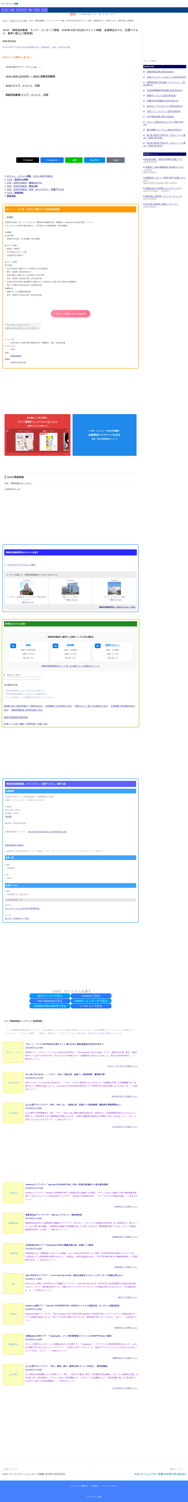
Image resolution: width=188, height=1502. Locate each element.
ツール (44, 10)
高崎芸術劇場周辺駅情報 (16, 717)
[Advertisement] (70, 121)
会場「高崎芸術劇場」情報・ (35, 189)
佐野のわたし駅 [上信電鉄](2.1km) (91, 706)
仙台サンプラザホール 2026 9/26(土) (165, 106)
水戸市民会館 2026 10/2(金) (160, 116)
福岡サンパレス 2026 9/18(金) (161, 95)
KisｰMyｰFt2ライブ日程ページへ (124, 1096)
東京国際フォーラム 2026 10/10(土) (164, 130)
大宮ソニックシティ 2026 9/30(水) (164, 111)
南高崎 (70, 645)
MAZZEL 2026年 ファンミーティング (163, 196)
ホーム (4, 21)
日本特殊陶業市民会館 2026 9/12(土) (165, 90)
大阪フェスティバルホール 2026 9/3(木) (166, 77)
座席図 (8, 817)
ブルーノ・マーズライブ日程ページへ (122, 1066)
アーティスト (21, 10)
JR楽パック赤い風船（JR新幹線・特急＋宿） (26, 724)
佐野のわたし (112, 645)
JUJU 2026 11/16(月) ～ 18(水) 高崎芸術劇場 (30, 76)
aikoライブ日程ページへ (127, 1297)
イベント (5, 10)
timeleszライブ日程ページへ (126, 1206)
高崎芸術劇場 (15, 356)
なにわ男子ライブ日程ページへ (124, 1127)
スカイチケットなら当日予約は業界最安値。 (23, 908)
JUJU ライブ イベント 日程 (23, 85)
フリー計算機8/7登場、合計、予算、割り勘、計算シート (97, 14)
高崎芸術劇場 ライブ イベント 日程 (27, 94)
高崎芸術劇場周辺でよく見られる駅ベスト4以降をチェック (70, 666)
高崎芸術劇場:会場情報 (14, 845)
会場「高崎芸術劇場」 (24, 183)
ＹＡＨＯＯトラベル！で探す (21, 565)
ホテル (36, 10)
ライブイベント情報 (9, 4)
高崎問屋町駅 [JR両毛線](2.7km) (27, 710)
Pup (30, 10)
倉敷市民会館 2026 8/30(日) (160, 72)
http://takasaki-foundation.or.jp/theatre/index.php (47, 832)
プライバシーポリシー (110, 1486)
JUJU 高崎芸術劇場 (30, 176)
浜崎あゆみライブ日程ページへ (124, 1358)
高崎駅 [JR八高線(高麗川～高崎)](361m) (23, 706)
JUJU (17, 179)
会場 (12, 10)
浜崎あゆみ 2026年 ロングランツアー (163, 188)
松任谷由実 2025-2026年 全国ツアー (164, 159)
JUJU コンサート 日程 (18, 21)
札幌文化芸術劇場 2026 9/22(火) (162, 101)
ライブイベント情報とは (79, 1486)
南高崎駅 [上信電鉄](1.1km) (58, 706)
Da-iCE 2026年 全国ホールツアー (161, 204)
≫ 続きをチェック (13, 489)
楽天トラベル (28, 602)
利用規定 (94, 1486)
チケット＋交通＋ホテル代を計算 (70, 313)
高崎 (28, 645)
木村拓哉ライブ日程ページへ (125, 1267)
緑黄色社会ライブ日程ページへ (124, 1237)
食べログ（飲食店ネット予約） (17, 918)
